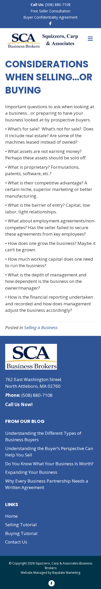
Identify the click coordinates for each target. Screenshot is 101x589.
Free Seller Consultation (50, 11)
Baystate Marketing (66, 572)
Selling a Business (40, 327)
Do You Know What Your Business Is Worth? (49, 464)
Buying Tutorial (21, 533)
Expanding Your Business (31, 472)
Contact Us (16, 542)
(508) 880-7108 (57, 4)
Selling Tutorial (21, 525)
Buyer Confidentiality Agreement (50, 17)
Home (11, 516)
